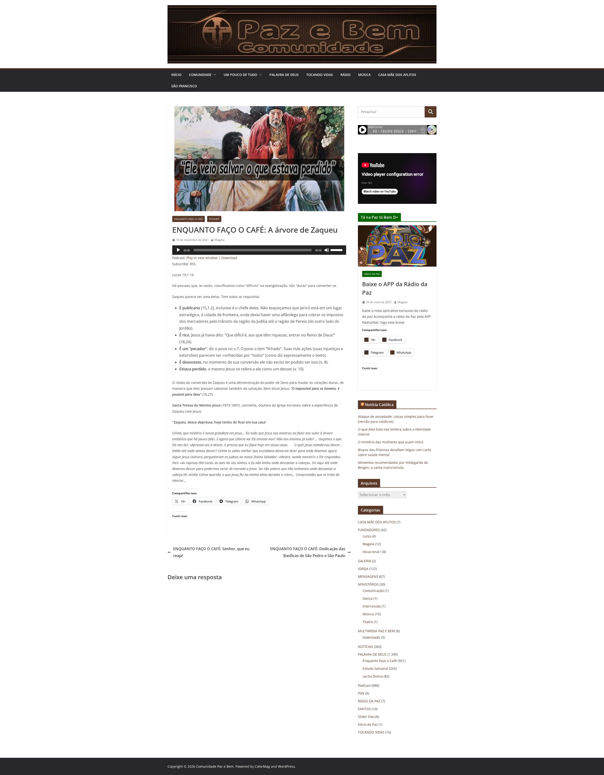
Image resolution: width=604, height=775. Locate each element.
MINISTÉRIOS (368, 584)
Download (229, 258)
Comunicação (373, 590)
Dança (368, 598)
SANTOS (364, 709)
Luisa (367, 536)
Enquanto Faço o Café (188, 219)
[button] (213, 74)
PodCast (214, 219)
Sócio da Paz (368, 724)
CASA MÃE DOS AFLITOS (397, 74)
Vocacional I (372, 551)
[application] (259, 250)
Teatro (368, 622)
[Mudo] (326, 250)
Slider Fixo (366, 716)
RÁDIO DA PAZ (372, 274)
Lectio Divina (373, 676)
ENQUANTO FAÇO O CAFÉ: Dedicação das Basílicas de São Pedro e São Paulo (307, 552)
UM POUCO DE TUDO (240, 74)
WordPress (286, 766)
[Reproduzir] (178, 250)
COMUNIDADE (200, 74)
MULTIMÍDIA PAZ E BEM (376, 631)
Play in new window (202, 258)
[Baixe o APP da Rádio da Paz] (397, 246)
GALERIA (364, 561)
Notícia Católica (379, 404)
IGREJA (363, 568)
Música (364, 74)
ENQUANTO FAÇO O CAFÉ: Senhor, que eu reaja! (211, 552)
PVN (361, 693)
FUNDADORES (369, 530)
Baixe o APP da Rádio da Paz (395, 288)
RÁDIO (345, 74)
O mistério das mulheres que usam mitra (390, 442)
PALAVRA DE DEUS (284, 74)
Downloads (371, 637)
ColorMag (262, 766)
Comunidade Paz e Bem (215, 766)
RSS (193, 264)
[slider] (337, 249)
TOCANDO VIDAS (319, 74)
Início (176, 74)
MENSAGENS (368, 576)
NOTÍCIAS (365, 646)
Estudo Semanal (375, 668)
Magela (219, 240)
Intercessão (372, 606)
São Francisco (184, 86)
